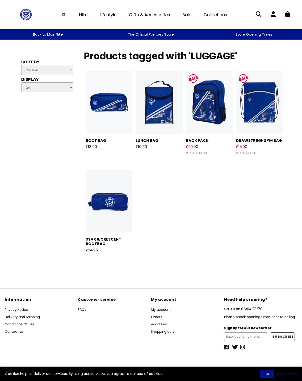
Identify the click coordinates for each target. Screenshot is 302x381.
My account (161, 309)
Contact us (14, 331)
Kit (64, 15)
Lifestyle (108, 15)
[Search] (258, 14)
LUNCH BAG (147, 140)
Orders (156, 317)
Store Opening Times (254, 34)
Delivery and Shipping (22, 317)
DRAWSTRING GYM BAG (259, 140)
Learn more (287, 374)
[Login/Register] (273, 14)
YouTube (243, 347)
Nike (83, 15)
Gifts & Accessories (149, 15)
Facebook (227, 347)
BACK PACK (197, 140)
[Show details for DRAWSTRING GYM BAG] (259, 102)
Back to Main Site (48, 34)
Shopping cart (162, 331)
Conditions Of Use (19, 324)
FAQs (82, 309)
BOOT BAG (96, 140)
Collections (215, 15)
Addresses (159, 324)
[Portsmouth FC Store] (26, 14)
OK (266, 374)
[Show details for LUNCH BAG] (159, 102)
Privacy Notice (16, 309)
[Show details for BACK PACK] (209, 102)
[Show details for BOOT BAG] (109, 102)
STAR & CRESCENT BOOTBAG (103, 241)
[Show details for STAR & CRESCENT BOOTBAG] (109, 201)
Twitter (235, 347)
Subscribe (283, 336)
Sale (186, 15)
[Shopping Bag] (287, 14)
